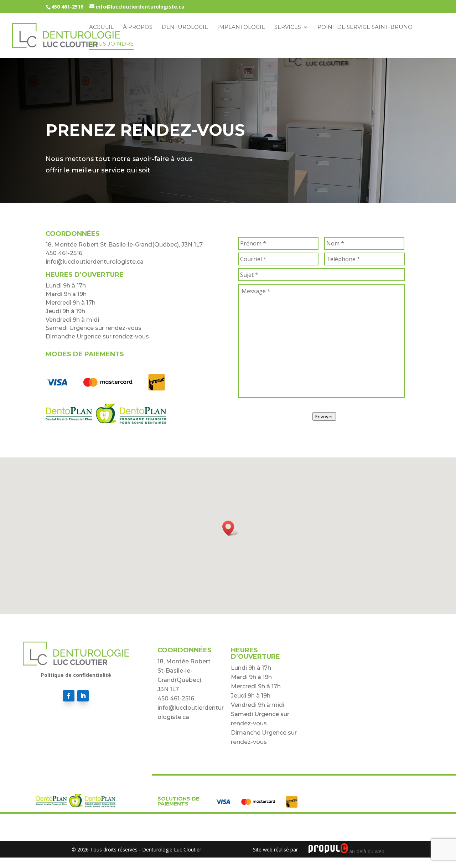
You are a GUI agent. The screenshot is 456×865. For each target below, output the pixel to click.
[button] (230, 528)
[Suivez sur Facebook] (68, 695)
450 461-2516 (67, 6)
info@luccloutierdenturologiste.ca (95, 261)
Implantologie (241, 27)
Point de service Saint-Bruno (365, 27)
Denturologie (185, 27)
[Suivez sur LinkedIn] (83, 695)
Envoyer (324, 416)
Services (287, 27)
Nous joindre (111, 44)
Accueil (101, 27)
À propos (137, 27)
